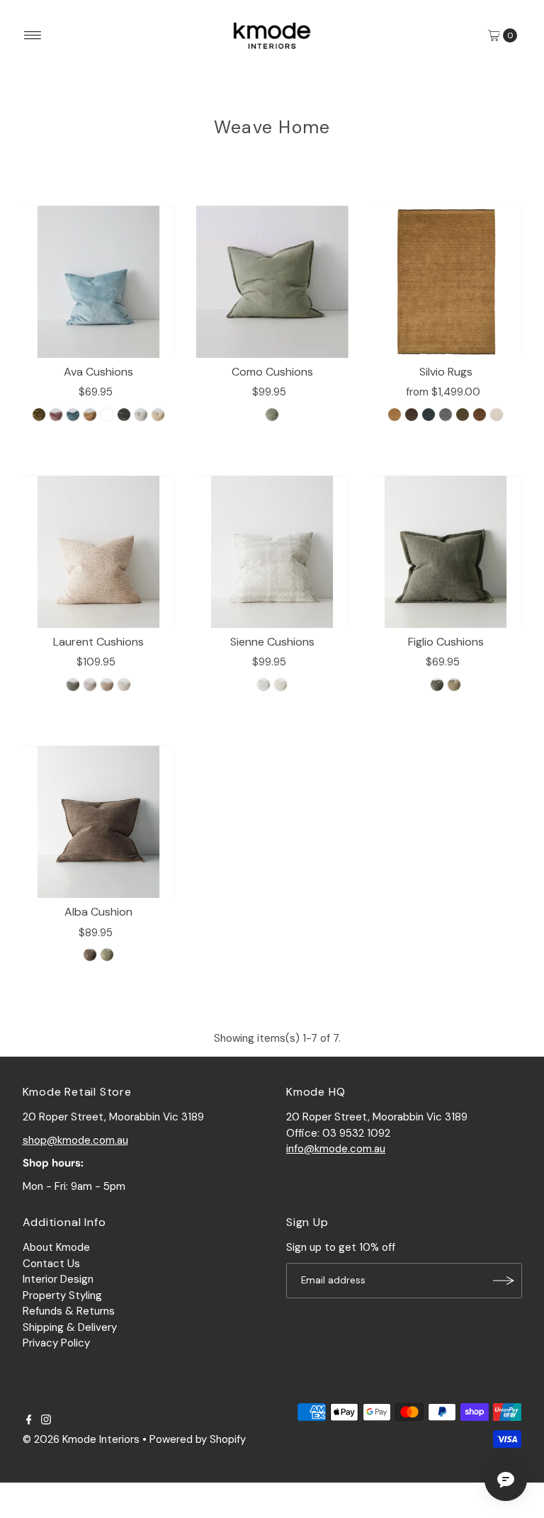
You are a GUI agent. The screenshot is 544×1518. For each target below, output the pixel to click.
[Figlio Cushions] (446, 552)
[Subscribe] (504, 1280)
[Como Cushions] (272, 282)
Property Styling (62, 1295)
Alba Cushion (98, 911)
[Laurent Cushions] (99, 552)
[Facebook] (29, 1421)
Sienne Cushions (272, 641)
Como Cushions (272, 371)
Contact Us (51, 1263)
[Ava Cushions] (99, 282)
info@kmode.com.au (335, 1149)
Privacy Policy (56, 1343)
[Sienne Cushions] (272, 552)
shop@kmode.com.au (75, 1140)
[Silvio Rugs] (446, 282)
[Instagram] (46, 1421)
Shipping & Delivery (70, 1327)
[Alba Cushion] (99, 822)
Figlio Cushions (446, 641)
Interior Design (58, 1279)
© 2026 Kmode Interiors (81, 1439)
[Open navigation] (33, 35)
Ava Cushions (98, 371)
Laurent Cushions (98, 641)
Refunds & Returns (69, 1311)
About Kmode (56, 1247)
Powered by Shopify (197, 1439)
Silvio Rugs (445, 371)
